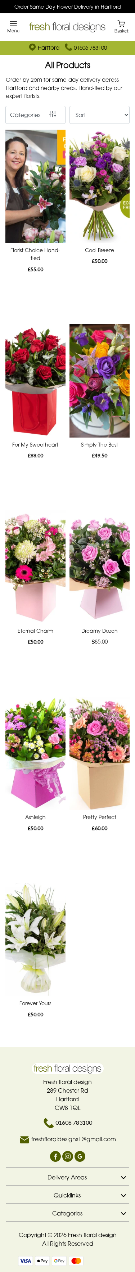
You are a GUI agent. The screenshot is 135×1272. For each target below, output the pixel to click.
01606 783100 (90, 47)
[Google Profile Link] (80, 1156)
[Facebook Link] (56, 1156)
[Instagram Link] (68, 1156)
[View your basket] (121, 26)
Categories (25, 114)
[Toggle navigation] (13, 26)
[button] (67, 1176)
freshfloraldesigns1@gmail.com (73, 1139)
